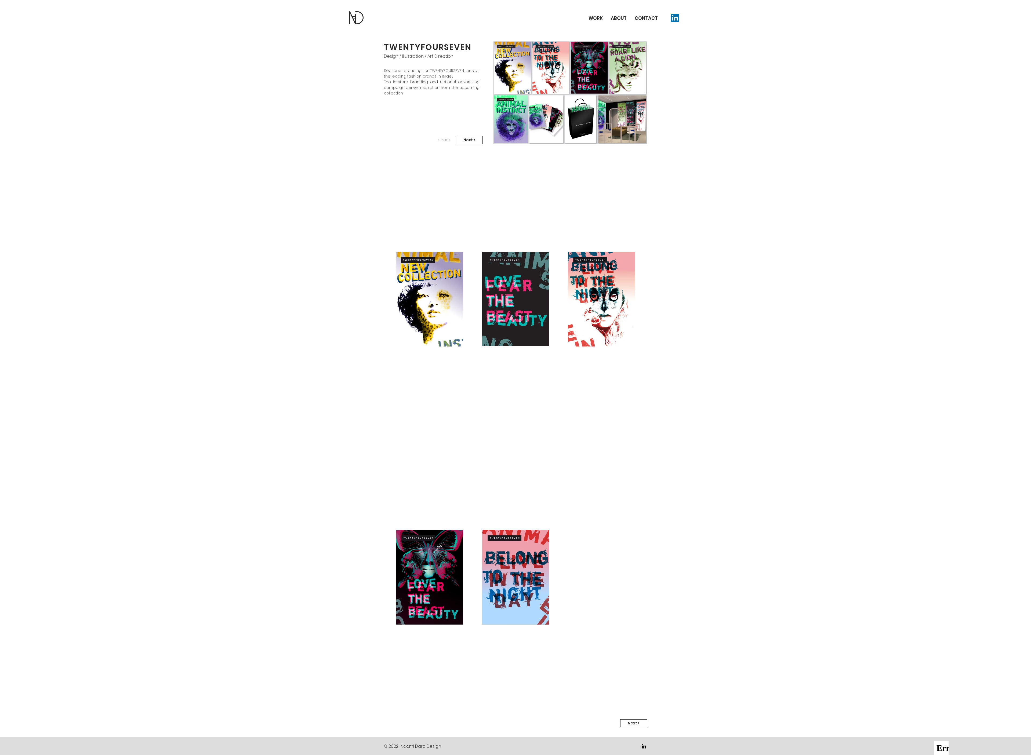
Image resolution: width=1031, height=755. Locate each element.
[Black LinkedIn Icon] (644, 746)
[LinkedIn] (675, 18)
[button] (646, 17)
